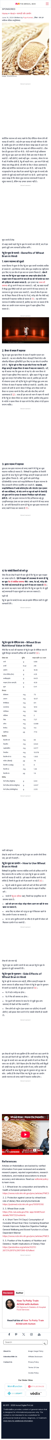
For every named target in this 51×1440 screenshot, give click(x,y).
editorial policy (41, 1179)
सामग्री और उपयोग (24, 13)
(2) (13, 394)
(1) (33, 299)
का (15, 896)
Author (19, 1293)
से (11, 581)
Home (5, 13)
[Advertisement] (25, 112)
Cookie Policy (33, 1373)
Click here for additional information (18, 1421)
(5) (35, 988)
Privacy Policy (33, 1362)
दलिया (19, 896)
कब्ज (40, 282)
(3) (37, 653)
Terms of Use (33, 1367)
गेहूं (13, 896)
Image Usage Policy (35, 1351)
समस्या (4, 285)
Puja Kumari (28, 17)
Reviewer (8, 1293)
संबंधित (15, 581)
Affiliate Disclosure (35, 1357)
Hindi (12, 13)
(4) (40, 880)
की (44, 282)
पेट (9, 581)
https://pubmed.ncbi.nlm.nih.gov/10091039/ (23, 1204)
